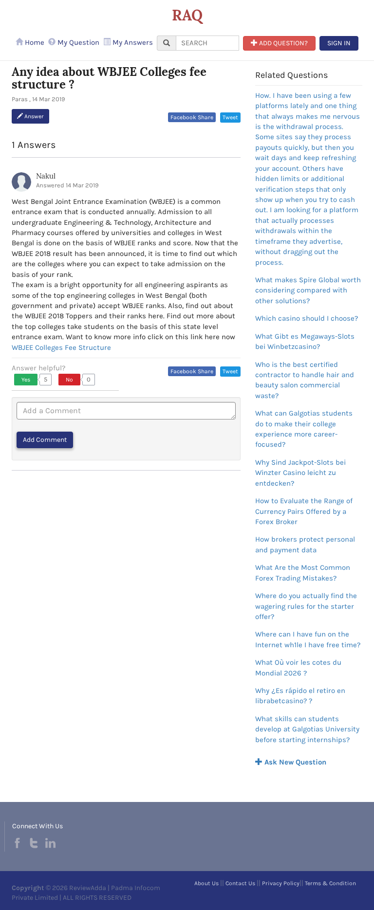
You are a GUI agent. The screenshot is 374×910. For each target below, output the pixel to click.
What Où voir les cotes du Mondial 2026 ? (298, 667)
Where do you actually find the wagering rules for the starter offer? (306, 606)
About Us (206, 883)
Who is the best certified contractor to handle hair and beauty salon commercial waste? (304, 380)
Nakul (46, 176)
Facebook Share (191, 117)
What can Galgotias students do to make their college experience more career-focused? (304, 429)
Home (33, 42)
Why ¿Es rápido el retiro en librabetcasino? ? (300, 695)
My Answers (132, 42)
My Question (77, 42)
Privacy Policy (280, 883)
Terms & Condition (330, 883)
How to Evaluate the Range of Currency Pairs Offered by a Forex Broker (304, 511)
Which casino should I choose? (306, 318)
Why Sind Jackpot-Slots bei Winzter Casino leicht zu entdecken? (300, 473)
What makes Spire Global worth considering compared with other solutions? (308, 290)
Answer (33, 116)
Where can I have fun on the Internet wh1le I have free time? (307, 639)
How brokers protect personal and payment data (305, 544)
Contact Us (240, 883)
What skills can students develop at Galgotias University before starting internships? (307, 729)
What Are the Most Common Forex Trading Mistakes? (302, 572)
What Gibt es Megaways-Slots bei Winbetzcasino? (305, 341)
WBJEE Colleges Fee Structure (61, 347)
